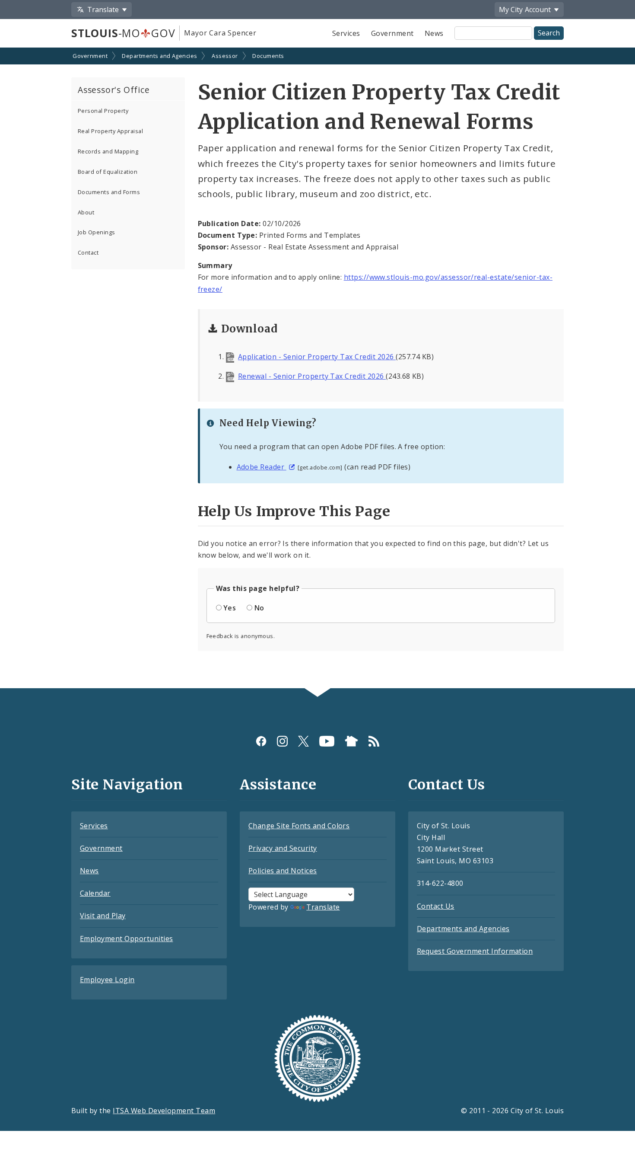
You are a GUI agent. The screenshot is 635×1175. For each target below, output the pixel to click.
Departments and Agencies (159, 56)
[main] (317, 368)
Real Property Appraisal (110, 131)
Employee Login (107, 979)
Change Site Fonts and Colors (298, 825)
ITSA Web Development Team (164, 1110)
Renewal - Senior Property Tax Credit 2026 (312, 376)
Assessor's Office (114, 90)
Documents (268, 56)
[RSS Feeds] (373, 741)
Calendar (95, 893)
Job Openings (96, 232)
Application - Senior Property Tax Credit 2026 (317, 356)
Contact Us (435, 906)
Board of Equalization (107, 172)
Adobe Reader (261, 467)
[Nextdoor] (351, 741)
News (434, 33)
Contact (88, 252)
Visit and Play (103, 915)
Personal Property (103, 111)
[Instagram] (282, 741)
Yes (229, 608)
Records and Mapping (108, 151)
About (86, 212)
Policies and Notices (282, 870)
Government (392, 33)
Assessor (225, 56)
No (259, 608)
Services (346, 33)
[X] (303, 741)
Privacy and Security (282, 848)
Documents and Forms (109, 192)
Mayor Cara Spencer (220, 33)
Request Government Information (475, 951)
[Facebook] (261, 741)
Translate (323, 907)
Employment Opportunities (126, 938)
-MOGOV (123, 33)
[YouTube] (326, 741)
